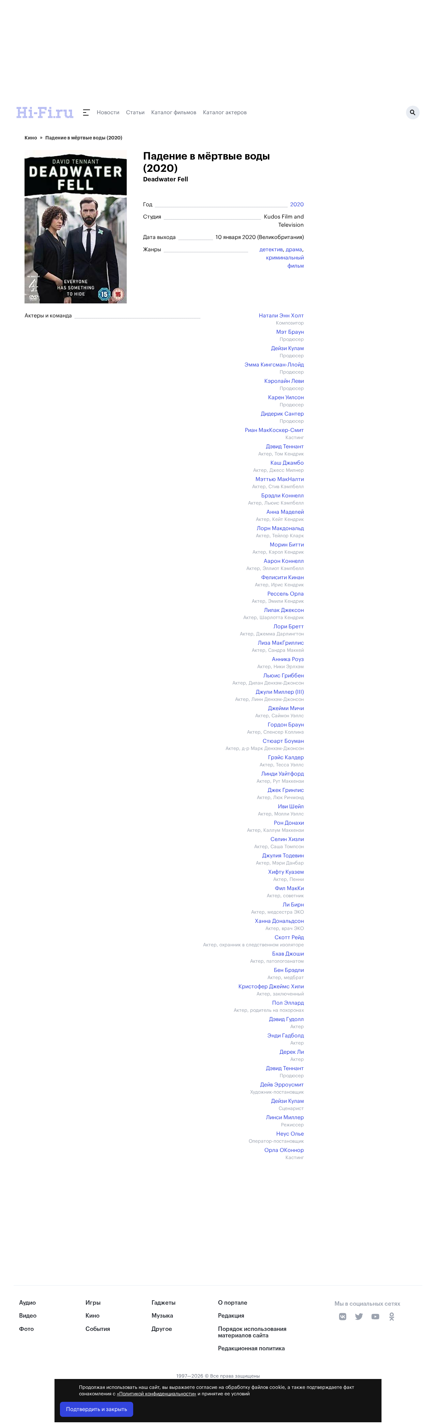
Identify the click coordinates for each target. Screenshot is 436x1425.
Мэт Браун (290, 332)
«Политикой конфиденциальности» (156, 1394)
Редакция (231, 1316)
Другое (162, 1329)
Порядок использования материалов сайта (252, 1332)
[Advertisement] (161, 1208)
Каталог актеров (225, 112)
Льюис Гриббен (283, 675)
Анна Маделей (285, 512)
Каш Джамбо (287, 463)
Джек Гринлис (286, 790)
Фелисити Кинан (282, 577)
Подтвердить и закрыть (96, 1409)
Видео (27, 1316)
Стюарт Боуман (283, 741)
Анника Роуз (288, 659)
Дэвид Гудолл (286, 1019)
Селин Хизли (287, 839)
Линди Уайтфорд (282, 774)
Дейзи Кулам (287, 348)
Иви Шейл (291, 806)
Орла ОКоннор (284, 1150)
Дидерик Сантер (282, 414)
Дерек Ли (292, 1052)
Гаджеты (163, 1303)
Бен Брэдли (289, 970)
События (97, 1329)
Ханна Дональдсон (279, 921)
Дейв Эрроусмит (282, 1085)
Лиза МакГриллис (281, 643)
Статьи (135, 112)
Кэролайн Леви (284, 381)
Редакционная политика (251, 1348)
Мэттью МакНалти (279, 479)
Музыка (162, 1316)
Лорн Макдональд (280, 528)
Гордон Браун (286, 725)
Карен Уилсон (286, 397)
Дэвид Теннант (285, 446)
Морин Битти (287, 545)
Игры (92, 1303)
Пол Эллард (288, 1003)
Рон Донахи (289, 823)
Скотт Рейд (289, 937)
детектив (271, 249)
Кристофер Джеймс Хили (271, 986)
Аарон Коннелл (284, 561)
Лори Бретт (289, 626)
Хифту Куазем (286, 872)
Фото (26, 1329)
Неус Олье (290, 1134)
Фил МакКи (289, 888)
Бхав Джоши (288, 954)
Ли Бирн (293, 904)
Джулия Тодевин (283, 855)
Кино (31, 137)
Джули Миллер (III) (280, 692)
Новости (108, 112)
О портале (232, 1303)
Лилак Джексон (284, 610)
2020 (297, 204)
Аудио (27, 1303)
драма (294, 249)
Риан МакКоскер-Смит (274, 430)
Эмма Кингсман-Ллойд (274, 365)
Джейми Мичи (286, 708)
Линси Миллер (285, 1117)
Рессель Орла (285, 594)
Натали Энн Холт (281, 315)
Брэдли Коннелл (282, 495)
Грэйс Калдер (286, 757)
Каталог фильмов (173, 112)
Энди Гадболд (285, 1035)
